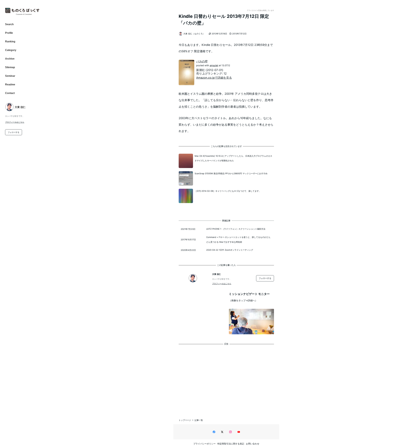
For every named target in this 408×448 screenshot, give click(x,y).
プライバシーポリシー (204, 443)
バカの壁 (202, 61)
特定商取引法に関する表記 (230, 443)
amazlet (214, 65)
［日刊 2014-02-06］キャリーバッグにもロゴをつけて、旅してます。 (228, 191)
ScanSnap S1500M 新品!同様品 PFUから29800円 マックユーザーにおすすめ (231, 173)
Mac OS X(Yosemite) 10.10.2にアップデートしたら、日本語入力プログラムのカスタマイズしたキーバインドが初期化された (233, 158)
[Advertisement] (226, 378)
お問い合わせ (252, 443)
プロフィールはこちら (14, 122)
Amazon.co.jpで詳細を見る (214, 77)
